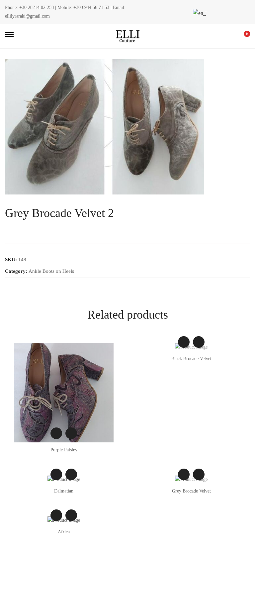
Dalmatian (63, 491)
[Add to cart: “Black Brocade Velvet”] (199, 342)
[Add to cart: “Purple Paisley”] (71, 433)
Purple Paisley (63, 449)
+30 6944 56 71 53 (91, 7)
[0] (242, 36)
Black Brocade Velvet (191, 358)
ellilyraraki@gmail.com (27, 16)
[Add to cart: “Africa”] (71, 515)
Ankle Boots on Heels (51, 271)
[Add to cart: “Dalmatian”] (71, 474)
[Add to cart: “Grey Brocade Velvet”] (199, 474)
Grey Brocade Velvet (191, 491)
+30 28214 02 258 (36, 7)
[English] (198, 13)
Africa (64, 531)
